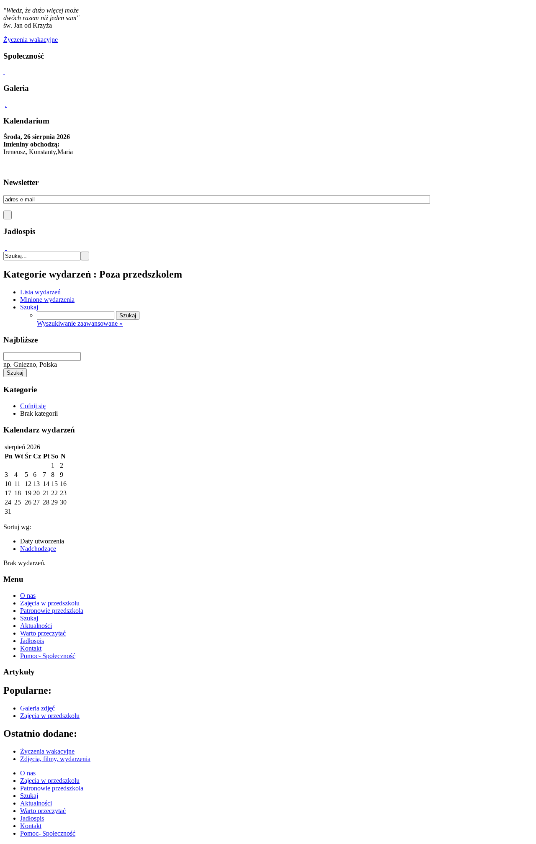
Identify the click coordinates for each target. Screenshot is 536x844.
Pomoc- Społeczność (47, 655)
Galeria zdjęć (37, 708)
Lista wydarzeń (40, 292)
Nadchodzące (38, 548)
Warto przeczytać (43, 633)
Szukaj (29, 307)
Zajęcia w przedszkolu (50, 603)
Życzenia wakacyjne (47, 751)
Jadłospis (32, 640)
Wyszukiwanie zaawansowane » (80, 323)
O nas (28, 595)
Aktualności (36, 625)
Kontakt (30, 648)
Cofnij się (33, 405)
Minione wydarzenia (47, 299)
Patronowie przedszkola (51, 610)
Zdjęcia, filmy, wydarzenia (55, 758)
